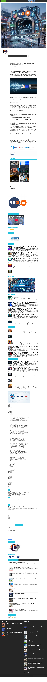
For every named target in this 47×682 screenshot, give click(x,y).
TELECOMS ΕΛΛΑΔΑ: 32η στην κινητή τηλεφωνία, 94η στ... (18, 424)
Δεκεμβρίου (11, 414)
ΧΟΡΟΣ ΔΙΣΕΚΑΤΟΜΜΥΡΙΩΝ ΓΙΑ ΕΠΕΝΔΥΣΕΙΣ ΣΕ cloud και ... (18, 452)
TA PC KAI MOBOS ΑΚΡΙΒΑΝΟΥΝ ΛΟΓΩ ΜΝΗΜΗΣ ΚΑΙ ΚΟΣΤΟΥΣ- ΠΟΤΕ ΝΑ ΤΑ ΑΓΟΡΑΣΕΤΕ (25, 353)
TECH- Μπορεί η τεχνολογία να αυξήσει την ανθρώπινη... (17, 451)
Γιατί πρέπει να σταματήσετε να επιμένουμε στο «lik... (17, 433)
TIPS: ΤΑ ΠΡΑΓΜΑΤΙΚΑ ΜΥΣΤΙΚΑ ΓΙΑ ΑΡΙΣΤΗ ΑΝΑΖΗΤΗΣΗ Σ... (18, 438)
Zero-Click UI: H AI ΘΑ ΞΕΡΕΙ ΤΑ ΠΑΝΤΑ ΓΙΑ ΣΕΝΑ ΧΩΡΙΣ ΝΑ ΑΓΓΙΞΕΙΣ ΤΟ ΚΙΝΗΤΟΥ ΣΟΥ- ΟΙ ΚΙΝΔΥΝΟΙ (25, 309)
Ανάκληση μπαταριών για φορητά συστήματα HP (35, 626)
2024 (10, 411)
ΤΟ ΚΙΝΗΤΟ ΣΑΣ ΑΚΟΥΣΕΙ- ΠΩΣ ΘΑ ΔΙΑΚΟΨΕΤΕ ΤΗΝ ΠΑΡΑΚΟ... (19, 432)
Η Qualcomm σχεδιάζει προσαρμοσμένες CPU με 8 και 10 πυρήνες (17, 494)
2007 (10, 483)
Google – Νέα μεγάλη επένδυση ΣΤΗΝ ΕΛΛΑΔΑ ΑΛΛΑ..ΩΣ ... (18, 459)
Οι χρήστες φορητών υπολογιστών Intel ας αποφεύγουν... (17, 447)
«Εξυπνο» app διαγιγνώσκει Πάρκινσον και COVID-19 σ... (17, 445)
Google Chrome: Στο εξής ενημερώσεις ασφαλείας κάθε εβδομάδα (17, 491)
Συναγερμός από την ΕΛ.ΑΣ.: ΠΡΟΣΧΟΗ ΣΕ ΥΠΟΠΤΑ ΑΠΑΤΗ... (18, 444)
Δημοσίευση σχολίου (13, 188)
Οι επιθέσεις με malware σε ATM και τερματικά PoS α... (17, 446)
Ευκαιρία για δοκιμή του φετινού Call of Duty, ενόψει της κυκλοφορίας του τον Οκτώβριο (20, 511)
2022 (10, 413)
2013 (10, 478)
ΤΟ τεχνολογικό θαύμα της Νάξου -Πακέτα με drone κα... (17, 450)
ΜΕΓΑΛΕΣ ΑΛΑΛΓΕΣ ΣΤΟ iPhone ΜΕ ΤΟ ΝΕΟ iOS (17, 421)
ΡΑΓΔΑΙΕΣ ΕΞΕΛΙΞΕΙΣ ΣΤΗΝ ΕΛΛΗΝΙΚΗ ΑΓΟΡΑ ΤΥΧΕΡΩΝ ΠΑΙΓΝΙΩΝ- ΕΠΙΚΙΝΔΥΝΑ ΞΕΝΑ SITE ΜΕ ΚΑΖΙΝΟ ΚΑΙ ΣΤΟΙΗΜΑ (36, 668)
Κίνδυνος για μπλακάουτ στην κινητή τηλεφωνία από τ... (17, 456)
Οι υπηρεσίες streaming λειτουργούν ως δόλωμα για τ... (17, 427)
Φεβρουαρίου (12, 469)
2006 (10, 484)
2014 (10, 477)
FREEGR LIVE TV (10, 520)
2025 (10, 410)
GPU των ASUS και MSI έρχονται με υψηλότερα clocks (35, 631)
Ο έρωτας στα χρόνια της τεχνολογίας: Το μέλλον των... (17, 458)
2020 (10, 472)
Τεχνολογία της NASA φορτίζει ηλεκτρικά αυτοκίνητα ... (17, 440)
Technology (9, 514)
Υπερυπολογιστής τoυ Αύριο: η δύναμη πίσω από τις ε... (17, 457)
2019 (10, 473)
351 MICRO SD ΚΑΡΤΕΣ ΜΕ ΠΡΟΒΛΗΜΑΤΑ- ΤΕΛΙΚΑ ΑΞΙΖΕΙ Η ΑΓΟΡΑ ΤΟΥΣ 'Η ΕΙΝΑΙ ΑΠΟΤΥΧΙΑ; (25, 341)
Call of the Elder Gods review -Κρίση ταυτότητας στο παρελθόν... (17, 507)
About (9, 405)
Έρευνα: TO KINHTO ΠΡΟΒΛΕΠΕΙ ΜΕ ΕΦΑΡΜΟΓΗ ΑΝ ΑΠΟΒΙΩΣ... (19, 425)
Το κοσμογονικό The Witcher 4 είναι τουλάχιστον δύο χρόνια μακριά (17, 506)
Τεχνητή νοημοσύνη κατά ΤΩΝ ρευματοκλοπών (16, 460)
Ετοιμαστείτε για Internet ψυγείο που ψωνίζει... (34, 635)
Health (9, 517)
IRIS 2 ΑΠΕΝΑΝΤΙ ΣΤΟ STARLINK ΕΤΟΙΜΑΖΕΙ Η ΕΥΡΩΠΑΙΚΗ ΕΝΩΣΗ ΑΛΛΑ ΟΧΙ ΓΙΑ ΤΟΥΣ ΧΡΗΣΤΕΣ (25, 362)
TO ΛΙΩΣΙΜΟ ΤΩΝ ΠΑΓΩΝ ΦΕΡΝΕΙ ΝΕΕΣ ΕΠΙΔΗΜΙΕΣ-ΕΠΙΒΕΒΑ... (19, 423)
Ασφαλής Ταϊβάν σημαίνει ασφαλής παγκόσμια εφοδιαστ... (18, 439)
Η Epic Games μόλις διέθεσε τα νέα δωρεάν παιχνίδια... (17, 430)
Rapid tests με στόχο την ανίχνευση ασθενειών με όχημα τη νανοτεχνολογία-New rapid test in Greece (36, 645)
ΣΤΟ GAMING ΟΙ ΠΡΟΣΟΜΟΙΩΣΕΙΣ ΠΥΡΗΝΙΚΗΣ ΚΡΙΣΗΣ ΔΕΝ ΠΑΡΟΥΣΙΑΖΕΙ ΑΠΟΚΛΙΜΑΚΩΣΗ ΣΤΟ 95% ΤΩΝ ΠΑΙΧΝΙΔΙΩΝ (25, 265)
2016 (10, 475)
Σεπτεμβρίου (12, 463)
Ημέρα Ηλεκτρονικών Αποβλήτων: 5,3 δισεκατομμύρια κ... (17, 437)
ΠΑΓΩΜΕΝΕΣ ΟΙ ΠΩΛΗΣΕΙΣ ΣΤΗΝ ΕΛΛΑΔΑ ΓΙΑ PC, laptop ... (18, 428)
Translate (14, 617)
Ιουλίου (11, 465)
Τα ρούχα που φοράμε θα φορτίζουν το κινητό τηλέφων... (17, 431)
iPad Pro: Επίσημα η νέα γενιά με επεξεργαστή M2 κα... (17, 434)
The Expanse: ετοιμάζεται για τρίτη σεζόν (34, 653)
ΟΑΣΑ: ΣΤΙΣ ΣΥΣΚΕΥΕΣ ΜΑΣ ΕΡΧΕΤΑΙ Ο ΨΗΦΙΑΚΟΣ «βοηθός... (19, 426)
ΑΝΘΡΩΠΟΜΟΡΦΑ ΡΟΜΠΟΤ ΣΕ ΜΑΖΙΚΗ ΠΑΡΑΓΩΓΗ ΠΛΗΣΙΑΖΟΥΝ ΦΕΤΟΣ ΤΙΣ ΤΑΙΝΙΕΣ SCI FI (25, 368)
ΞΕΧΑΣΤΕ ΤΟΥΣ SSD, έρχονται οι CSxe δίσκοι (16, 453)
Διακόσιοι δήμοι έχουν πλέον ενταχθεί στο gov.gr (14, 493)
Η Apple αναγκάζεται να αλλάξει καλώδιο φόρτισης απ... (17, 449)
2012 (10, 479)
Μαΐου (11, 467)
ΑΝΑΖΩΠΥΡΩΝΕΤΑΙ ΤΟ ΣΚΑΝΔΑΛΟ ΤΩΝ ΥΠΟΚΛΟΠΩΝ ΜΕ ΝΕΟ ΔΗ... (19, 417)
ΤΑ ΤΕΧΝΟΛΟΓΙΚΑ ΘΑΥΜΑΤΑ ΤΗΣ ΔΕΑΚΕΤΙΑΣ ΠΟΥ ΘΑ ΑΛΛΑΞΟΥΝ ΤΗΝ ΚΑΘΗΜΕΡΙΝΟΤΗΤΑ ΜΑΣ (35, 663)
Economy (9, 515)
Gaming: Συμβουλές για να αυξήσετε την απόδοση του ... (17, 462)
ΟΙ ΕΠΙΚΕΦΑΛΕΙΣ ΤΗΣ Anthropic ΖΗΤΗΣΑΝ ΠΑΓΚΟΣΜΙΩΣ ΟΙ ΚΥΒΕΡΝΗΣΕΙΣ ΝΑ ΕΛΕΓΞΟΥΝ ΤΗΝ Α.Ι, (25, 321)
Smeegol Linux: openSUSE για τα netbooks (34, 640)
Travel (9, 518)
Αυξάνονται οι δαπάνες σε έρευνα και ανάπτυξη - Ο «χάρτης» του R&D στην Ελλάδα (19, 492)
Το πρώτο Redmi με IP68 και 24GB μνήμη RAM (14, 495)
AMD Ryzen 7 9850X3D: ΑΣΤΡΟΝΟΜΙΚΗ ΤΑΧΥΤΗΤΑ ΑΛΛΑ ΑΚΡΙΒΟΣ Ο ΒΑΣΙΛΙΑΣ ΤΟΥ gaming (25, 270)
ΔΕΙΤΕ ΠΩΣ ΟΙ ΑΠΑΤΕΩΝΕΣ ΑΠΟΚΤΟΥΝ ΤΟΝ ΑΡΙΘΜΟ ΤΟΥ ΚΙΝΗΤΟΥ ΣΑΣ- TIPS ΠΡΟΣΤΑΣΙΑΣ (36, 658)
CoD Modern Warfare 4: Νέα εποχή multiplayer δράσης (15, 510)
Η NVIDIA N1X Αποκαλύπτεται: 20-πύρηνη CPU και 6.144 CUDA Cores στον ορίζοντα (19, 499)
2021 (10, 471)
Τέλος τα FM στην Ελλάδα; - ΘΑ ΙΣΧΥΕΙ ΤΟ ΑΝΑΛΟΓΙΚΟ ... (18, 418)
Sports (9, 516)
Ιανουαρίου (11, 470)
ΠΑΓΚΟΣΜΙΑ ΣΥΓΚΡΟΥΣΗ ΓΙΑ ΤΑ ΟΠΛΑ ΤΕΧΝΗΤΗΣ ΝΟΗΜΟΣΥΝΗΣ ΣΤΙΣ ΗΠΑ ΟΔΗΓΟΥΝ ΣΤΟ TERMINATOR (25, 379)
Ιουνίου (11, 466)
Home (9, 404)
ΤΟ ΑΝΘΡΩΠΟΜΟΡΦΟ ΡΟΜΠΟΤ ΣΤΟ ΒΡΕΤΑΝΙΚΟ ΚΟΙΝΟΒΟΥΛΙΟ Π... (19, 443)
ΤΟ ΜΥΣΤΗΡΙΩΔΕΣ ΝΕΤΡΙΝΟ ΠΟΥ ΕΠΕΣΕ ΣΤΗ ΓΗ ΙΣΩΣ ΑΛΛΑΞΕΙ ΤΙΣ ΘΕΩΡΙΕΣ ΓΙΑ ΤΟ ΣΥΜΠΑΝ (25, 385)
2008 (10, 482)
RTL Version (10, 407)
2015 (10, 476)
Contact (9, 406)
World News (10, 513)
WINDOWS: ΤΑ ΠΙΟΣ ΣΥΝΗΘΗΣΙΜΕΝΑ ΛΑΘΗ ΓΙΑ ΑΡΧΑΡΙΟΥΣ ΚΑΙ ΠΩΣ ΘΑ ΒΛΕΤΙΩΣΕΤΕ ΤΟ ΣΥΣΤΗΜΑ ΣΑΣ (25, 303)
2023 (10, 412)
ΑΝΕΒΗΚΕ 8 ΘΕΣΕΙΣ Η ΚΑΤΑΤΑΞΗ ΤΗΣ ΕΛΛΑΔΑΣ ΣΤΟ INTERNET (19, 420)
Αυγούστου (11, 464)
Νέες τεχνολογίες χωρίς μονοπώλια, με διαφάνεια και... (17, 419)
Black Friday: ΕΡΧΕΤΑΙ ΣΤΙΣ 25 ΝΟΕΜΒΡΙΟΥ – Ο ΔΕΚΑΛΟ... (18, 436)
